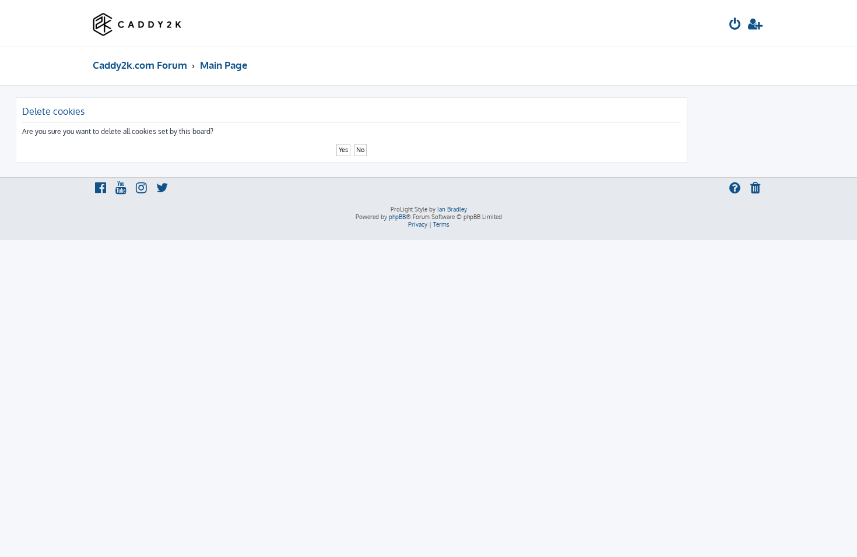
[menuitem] (735, 25)
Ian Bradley (452, 209)
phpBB (397, 216)
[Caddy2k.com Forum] (137, 23)
